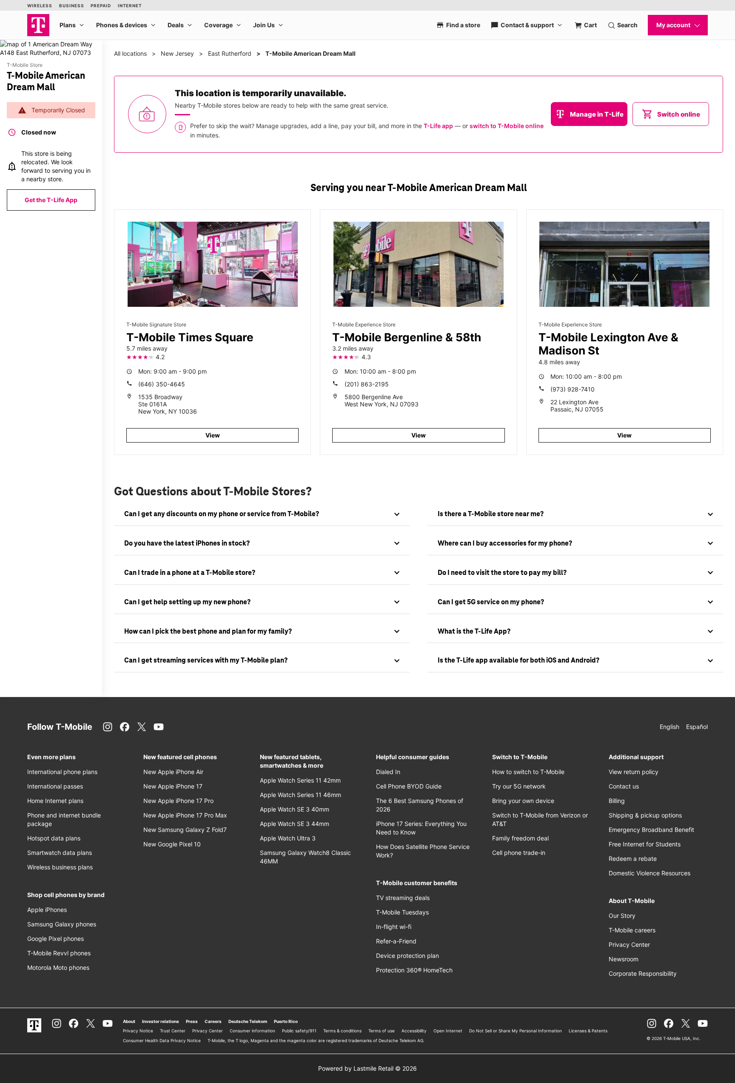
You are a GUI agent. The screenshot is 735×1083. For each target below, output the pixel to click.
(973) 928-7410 (572, 389)
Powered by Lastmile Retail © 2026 (367, 1068)
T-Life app (438, 125)
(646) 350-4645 (161, 384)
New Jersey (177, 53)
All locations (130, 53)
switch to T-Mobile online (507, 125)
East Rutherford (229, 53)
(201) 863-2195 (367, 384)
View (212, 435)
